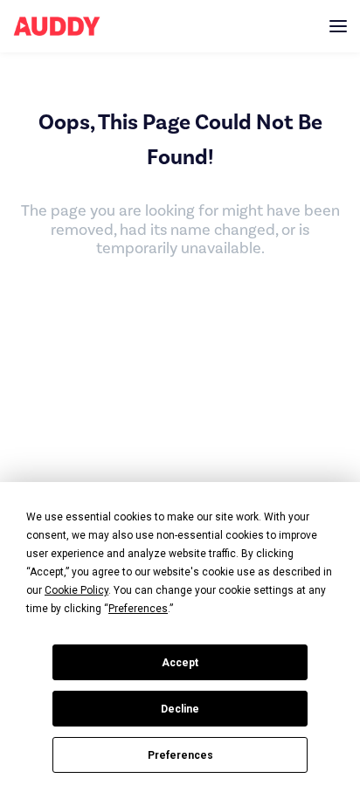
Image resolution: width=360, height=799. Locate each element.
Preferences (180, 755)
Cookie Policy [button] (76, 590)
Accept (180, 663)
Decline (180, 709)
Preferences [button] (138, 609)
